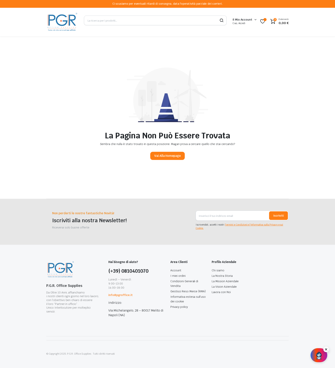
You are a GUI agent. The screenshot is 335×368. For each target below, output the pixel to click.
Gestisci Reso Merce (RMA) (188, 291)
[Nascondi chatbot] (326, 349)
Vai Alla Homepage (167, 156)
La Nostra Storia (222, 276)
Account (175, 270)
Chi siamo (218, 270)
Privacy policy (179, 307)
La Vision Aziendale (224, 286)
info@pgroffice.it (120, 295)
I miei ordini (178, 276)
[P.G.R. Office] (62, 21)
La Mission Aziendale (225, 281)
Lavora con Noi (221, 292)
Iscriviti (278, 215)
